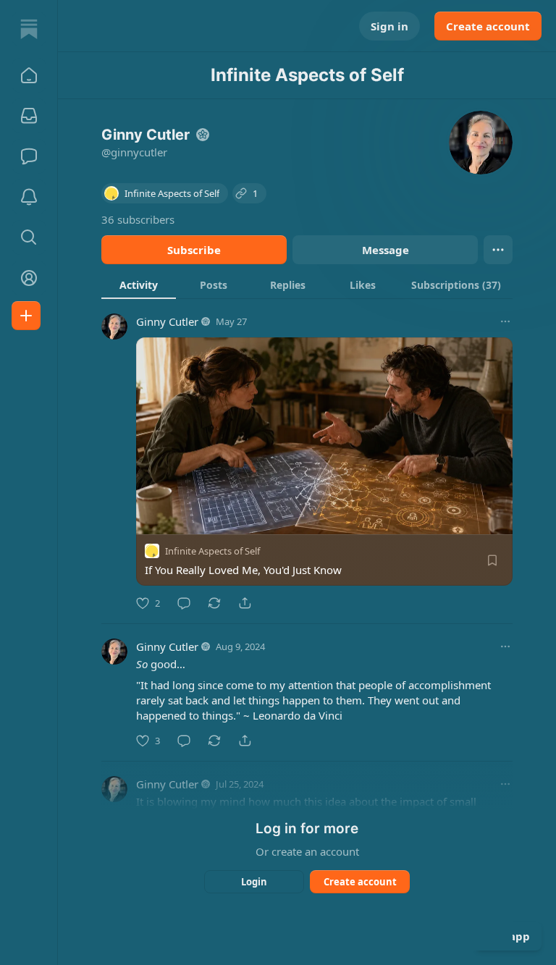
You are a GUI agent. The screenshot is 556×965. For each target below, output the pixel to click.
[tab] (138, 284)
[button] (29, 75)
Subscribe (194, 250)
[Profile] (29, 278)
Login (254, 881)
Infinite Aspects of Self (212, 550)
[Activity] (29, 197)
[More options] (505, 321)
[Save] (492, 560)
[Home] (29, 29)
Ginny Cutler (167, 321)
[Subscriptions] (29, 115)
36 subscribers (137, 219)
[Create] (26, 315)
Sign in (389, 26)
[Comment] (184, 603)
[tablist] (307, 284)
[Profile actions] (498, 249)
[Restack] (214, 603)
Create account (488, 26)
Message (385, 250)
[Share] (244, 603)
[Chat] (29, 156)
